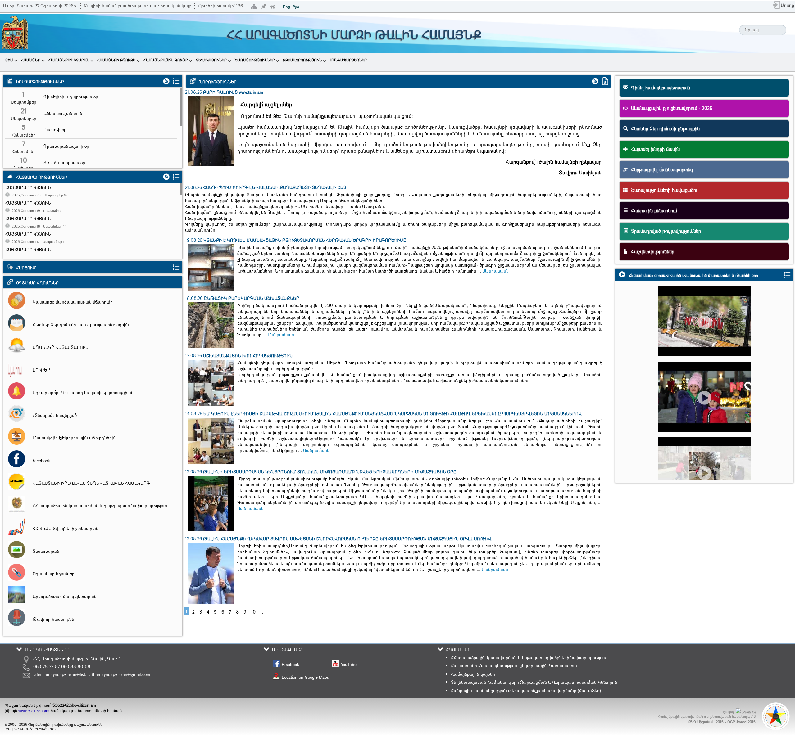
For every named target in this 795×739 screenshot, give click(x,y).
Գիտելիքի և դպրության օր (70, 97)
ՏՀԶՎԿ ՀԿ (749, 712)
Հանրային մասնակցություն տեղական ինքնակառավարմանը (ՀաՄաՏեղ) (526, 690)
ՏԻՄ (9, 59)
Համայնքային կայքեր (473, 674)
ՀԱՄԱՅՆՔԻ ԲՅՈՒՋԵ (116, 59)
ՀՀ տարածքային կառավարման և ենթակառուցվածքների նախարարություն (528, 657)
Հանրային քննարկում (652, 210)
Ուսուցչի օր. (55, 130)
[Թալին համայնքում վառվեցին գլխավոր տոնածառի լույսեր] (707, 408)
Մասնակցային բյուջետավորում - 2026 (670, 108)
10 (253, 612)
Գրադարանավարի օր (66, 146)
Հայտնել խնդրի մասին (654, 149)
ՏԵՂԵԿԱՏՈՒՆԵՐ (211, 59)
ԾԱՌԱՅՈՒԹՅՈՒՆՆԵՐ (255, 59)
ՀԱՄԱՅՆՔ (30, 59)
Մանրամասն (495, 271)
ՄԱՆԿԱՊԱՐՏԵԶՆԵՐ (348, 59)
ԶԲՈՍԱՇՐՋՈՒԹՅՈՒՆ (302, 59)
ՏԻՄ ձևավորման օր (64, 162)
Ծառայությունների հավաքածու (662, 190)
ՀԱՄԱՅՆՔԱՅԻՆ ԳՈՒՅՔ (165, 59)
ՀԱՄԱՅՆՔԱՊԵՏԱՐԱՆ (68, 59)
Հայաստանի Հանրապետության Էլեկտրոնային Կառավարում (514, 666)
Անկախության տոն (62, 113)
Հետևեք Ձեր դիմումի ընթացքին (664, 128)
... (262, 612)
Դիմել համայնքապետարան (659, 87)
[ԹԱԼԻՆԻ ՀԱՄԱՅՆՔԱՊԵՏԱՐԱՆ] (15, 49)
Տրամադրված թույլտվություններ (664, 231)
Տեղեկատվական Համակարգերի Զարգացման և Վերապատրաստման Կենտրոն (534, 682)
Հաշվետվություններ (651, 251)
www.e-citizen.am (33, 711)
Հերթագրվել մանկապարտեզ (660, 169)
